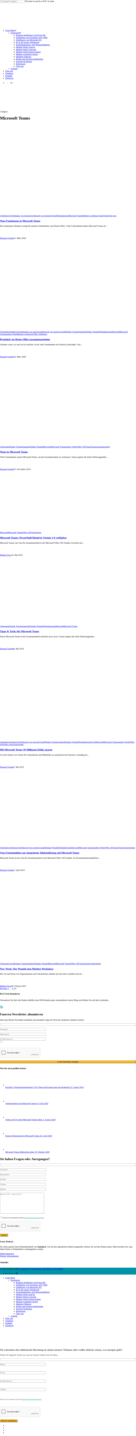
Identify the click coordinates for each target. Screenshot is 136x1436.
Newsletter (58, 1269)
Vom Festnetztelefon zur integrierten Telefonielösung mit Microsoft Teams (39, 852)
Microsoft (115, 332)
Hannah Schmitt (7, 238)
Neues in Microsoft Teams (14, 451)
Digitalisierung (62, 216)
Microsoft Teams (76, 216)
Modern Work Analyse (25, 1294)
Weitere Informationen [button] (9, 1256)
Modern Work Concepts (26, 1297)
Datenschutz (36, 1269)
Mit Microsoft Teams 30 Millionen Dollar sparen (26, 749)
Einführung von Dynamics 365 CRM (31, 1285)
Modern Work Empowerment (28, 1299)
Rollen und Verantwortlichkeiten (29, 1306)
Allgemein (4, 332)
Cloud (53, 216)
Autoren (14, 1316)
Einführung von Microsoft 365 (29, 1287)
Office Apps (8, 744)
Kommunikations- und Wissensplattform (33, 1292)
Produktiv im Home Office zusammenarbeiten (25, 339)
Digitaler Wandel (92, 332)
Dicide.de (9, 1325)
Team (101, 216)
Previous (3, 988)
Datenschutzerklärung (39, 1044)
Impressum (24, 1269)
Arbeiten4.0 (5, 216)
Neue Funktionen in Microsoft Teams (20, 221)
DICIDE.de (48, 1269)
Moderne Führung (23, 1304)
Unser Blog (10, 1278)
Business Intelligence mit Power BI (30, 1282)
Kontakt (8, 1323)
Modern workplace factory (27, 1302)
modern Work (11, 334)
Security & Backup (24, 1309)
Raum (44, 334)
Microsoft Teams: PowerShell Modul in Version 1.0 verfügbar (33, 537)
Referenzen (21, 1311)
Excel (93, 742)
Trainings (9, 1321)
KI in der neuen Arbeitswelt (27, 1290)
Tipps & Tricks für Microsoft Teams (19, 631)
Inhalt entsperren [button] (7, 1254)
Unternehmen (129, 848)
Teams (106, 216)
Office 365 (37, 334)
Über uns (112, 216)
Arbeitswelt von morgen (41, 216)
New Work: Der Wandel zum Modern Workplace (26, 968)
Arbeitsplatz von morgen (20, 216)
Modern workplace (91, 216)
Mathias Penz (5, 555)
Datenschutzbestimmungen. (34, 1218)
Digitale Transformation (75, 332)
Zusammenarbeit (103, 447)
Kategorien (15, 1280)
